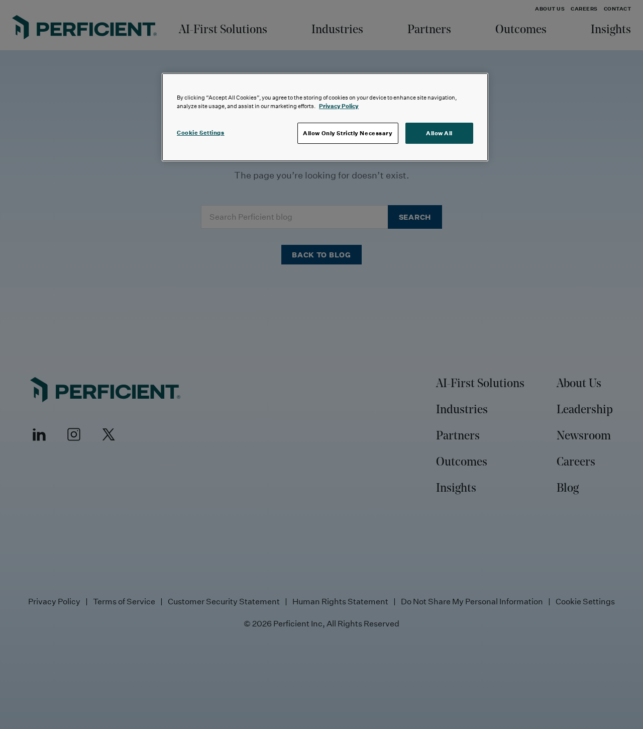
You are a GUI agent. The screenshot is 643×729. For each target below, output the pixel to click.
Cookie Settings (201, 132)
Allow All (439, 133)
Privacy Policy (339, 106)
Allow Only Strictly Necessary (348, 133)
